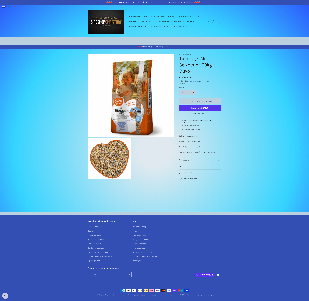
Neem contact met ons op (98, 252)
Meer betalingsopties (200, 114)
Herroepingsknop (95, 227)
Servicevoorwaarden (96, 248)
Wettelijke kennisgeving (194, 295)
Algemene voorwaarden (165, 295)
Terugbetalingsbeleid (96, 239)
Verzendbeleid (180, 295)
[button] (171, 16)
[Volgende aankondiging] (220, 2)
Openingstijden (94, 261)
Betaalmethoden (94, 244)
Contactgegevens (95, 235)
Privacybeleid (151, 295)
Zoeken (91, 231)
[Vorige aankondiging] (89, 2)
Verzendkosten (194, 81)
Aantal (181, 88)
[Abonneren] (128, 274)
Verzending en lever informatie (100, 256)
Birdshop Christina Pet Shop (107, 295)
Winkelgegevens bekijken (191, 129)
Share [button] (184, 186)
